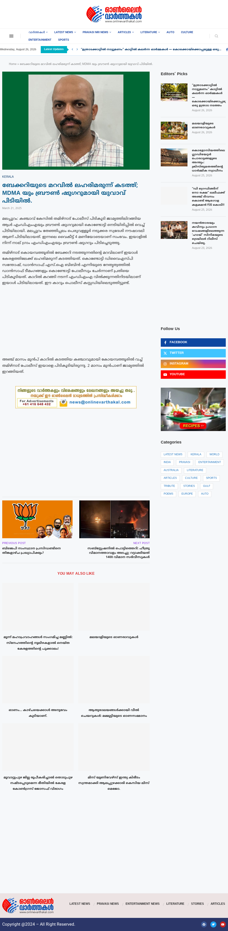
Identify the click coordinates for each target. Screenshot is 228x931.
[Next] (77, 49)
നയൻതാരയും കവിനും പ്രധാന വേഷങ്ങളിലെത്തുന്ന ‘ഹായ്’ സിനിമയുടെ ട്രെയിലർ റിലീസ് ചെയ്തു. (208, 233)
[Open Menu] (11, 36)
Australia (171, 470)
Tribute (169, 486)
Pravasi (184, 462)
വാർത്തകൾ (36, 32)
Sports (63, 39)
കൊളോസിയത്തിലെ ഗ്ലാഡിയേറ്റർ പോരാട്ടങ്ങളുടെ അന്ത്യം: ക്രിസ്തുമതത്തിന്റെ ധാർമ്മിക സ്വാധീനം (208, 161)
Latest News (63, 32)
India (167, 462)
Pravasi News (108, 904)
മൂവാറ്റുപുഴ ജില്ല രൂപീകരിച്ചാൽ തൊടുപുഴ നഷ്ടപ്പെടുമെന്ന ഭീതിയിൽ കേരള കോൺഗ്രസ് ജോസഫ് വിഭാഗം (38, 783)
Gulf (206, 486)
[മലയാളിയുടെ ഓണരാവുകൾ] (114, 607)
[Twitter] (213, 924)
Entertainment (39, 39)
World (215, 454)
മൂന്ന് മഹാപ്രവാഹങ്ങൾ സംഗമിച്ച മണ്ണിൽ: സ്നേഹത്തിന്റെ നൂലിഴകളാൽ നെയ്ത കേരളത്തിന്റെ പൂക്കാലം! (38, 643)
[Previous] (72, 49)
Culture (187, 32)
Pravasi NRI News (95, 32)
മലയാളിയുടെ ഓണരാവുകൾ (114, 637)
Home (12, 64)
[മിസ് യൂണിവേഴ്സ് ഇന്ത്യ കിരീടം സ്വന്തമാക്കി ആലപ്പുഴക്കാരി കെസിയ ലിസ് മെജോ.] (114, 747)
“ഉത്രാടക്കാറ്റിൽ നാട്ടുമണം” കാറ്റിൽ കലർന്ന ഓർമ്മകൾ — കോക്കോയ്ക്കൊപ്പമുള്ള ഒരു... (151, 49)
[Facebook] (204, 924)
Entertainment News (143, 904)
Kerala (196, 454)
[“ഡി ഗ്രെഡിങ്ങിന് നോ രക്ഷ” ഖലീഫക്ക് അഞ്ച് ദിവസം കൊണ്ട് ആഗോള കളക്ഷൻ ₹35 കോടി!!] (174, 196)
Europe (187, 494)
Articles (124, 32)
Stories (189, 486)
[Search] (216, 36)
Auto (170, 32)
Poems (168, 494)
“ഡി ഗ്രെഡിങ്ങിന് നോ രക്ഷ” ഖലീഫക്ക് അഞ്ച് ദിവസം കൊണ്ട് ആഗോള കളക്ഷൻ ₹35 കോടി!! (208, 197)
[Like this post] (25, 487)
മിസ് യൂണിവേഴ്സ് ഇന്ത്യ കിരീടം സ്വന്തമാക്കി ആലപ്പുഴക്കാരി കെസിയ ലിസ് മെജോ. (113, 783)
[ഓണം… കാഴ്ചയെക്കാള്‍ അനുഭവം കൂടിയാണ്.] (38, 679)
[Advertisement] (35, 13)
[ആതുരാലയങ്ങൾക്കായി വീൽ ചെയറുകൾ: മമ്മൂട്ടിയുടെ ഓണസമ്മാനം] (114, 679)
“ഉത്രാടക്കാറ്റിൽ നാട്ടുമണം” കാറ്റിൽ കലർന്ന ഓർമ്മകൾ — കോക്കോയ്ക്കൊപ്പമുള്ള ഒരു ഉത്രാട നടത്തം (209, 95)
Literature (148, 32)
